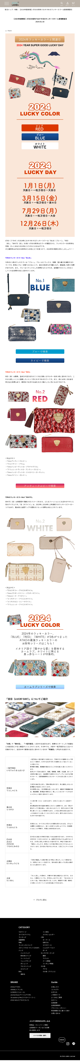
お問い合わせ (55, 1013)
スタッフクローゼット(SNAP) (29, 948)
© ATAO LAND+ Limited (67, 1056)
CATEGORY (24, 927)
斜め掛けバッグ (26, 956)
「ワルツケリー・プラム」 (16, 464)
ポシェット (24, 964)
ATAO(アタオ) (15, 987)
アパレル (46, 958)
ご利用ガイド (55, 995)
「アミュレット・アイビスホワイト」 (20, 604)
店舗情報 (22, 940)
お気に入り (55, 987)
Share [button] (10, 31)
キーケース (46, 940)
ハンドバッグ (25, 953)
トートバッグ (25, 958)
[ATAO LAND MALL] (15, 3)
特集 (16, 9)
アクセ (45, 969)
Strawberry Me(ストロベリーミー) (23, 997)
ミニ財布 (46, 932)
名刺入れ (46, 942)
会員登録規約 (55, 1005)
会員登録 (54, 1003)
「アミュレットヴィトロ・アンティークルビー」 (24, 469)
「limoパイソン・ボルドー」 (17, 475)
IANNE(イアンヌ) (17, 989)
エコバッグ (24, 969)
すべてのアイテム (25, 934)
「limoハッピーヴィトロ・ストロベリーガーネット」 (26, 472)
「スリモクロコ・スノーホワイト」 (19, 601)
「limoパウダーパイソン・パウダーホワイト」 (24, 593)
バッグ (21, 950)
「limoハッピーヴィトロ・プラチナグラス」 (23, 466)
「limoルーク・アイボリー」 (17, 596)
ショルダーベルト (49, 948)
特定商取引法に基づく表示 (60, 1011)
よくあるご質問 (56, 997)
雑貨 (44, 956)
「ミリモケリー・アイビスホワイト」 (20, 599)
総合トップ (9, 9)
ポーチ (45, 950)
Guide (54, 982)
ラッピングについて (25, 945)
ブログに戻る (41, 899)
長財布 (23, 974)
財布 (20, 971)
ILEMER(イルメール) (18, 992)
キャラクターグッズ (47, 953)
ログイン (54, 1000)
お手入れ (54, 992)
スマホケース (47, 945)
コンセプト (55, 989)
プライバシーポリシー (58, 1008)
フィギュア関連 (48, 964)
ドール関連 (46, 961)
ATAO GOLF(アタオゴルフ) (20, 1000)
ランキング (22, 937)
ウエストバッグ (26, 966)
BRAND (14, 982)
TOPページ (22, 932)
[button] (7, 3)
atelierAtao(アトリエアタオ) (21, 995)
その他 (43, 966)
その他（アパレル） (49, 971)
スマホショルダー (49, 934)
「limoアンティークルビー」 (17, 461)
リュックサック (26, 961)
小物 (42, 937)
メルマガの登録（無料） (40, 1035)
